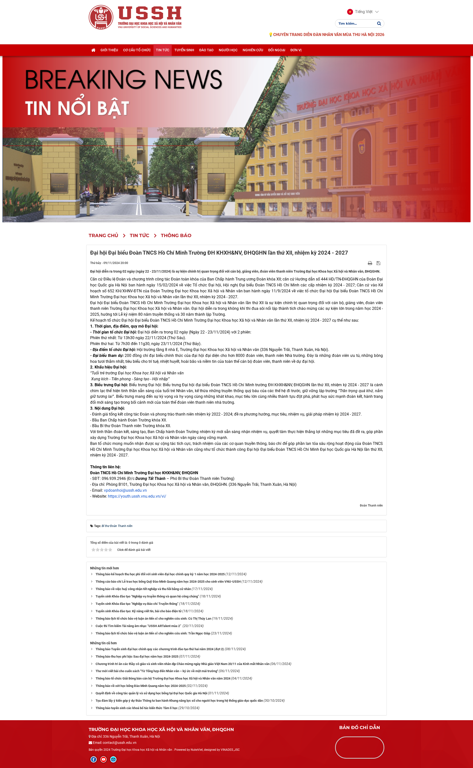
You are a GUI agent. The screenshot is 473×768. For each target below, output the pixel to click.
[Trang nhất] (93, 50)
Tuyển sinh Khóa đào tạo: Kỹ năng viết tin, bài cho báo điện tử (139, 611)
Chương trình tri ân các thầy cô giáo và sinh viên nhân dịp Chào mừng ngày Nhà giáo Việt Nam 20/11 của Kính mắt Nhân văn (183, 664)
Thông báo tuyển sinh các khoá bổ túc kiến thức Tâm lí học (137, 708)
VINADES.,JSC (230, 749)
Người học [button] (228, 50)
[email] (113, 759)
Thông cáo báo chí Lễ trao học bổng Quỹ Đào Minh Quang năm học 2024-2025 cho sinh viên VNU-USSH (168, 581)
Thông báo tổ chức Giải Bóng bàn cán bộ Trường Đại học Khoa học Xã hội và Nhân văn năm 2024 (163, 678)
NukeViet (197, 749)
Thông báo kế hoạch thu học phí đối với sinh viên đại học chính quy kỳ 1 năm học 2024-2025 (160, 574)
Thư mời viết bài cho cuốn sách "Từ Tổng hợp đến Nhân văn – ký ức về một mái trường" (157, 671)
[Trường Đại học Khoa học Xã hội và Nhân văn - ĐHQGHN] (101, 17)
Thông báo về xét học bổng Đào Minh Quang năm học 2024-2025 (141, 686)
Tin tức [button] (162, 50)
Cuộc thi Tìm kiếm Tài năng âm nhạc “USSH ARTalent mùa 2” (139, 626)
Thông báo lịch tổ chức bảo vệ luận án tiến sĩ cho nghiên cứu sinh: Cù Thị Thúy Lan (153, 618)
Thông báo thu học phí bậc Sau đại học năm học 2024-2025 (137, 656)
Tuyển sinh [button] (184, 50)
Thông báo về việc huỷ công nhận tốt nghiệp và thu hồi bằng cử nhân (143, 589)
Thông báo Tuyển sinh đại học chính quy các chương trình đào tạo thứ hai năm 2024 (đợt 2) (160, 649)
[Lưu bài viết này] (379, 263)
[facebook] (94, 759)
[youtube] (103, 759)
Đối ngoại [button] (276, 50)
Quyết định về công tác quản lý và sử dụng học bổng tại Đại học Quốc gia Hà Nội (151, 693)
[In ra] (370, 263)
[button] (359, 12)
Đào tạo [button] (206, 50)
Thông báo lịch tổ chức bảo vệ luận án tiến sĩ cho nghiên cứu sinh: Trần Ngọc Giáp (153, 633)
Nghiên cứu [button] (253, 50)
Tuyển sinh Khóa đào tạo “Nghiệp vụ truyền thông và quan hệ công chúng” (147, 596)
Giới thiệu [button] (109, 50)
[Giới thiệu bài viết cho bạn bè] (364, 263)
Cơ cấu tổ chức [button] (137, 50)
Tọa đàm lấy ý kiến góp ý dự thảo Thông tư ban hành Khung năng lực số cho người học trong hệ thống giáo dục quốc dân (179, 700)
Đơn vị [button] (296, 50)
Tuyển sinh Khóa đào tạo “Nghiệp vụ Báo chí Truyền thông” (137, 604)
